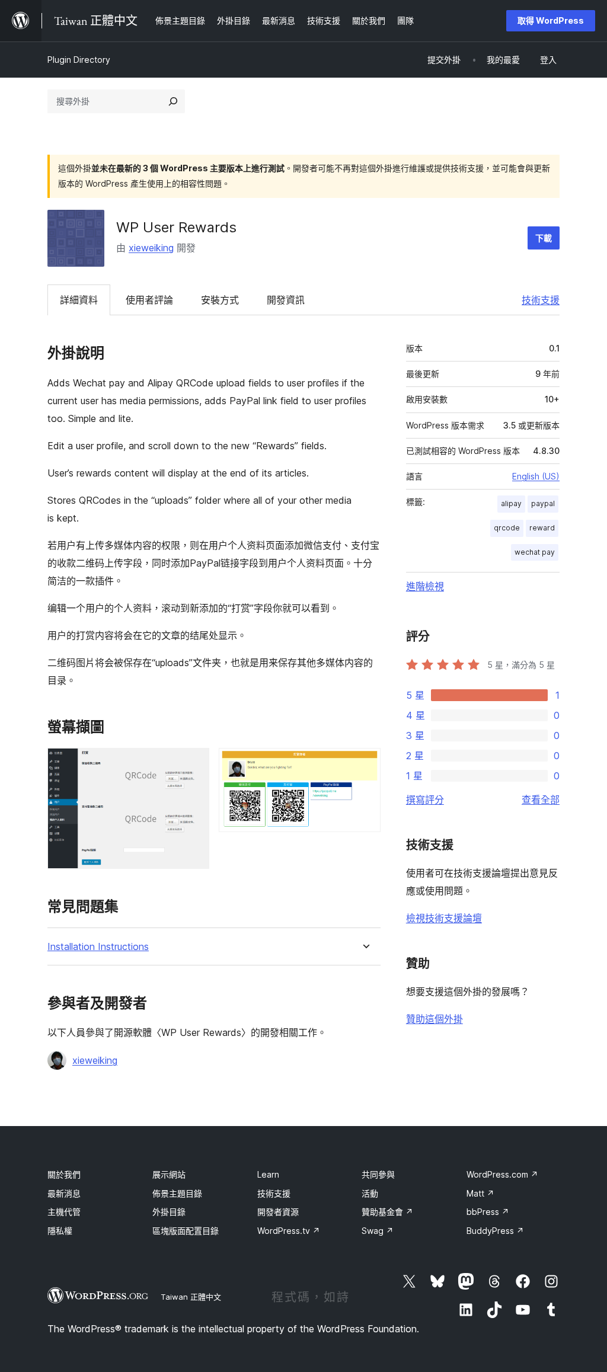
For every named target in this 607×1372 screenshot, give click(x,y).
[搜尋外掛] (173, 101)
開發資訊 (286, 300)
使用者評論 (149, 300)
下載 (543, 238)
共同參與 (378, 1174)
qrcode (507, 527)
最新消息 (64, 1193)
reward (542, 527)
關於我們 (64, 1174)
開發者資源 (278, 1212)
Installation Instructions (98, 946)
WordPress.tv (288, 1231)
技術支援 (541, 300)
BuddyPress (495, 1231)
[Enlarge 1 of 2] (193, 764)
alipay (511, 503)
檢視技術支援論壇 (444, 918)
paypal (543, 503)
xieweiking (151, 248)
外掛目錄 (169, 1212)
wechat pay (535, 552)
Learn (268, 1174)
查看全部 (541, 799)
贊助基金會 (387, 1212)
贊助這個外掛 (434, 1019)
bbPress (488, 1212)
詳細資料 (79, 300)
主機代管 (64, 1212)
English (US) (536, 476)
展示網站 (169, 1174)
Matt (480, 1193)
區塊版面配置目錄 (185, 1231)
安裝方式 (220, 300)
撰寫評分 (425, 799)
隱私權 (59, 1231)
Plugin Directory (78, 60)
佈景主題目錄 (177, 1193)
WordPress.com (502, 1174)
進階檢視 (425, 586)
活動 (370, 1193)
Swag (378, 1231)
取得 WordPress (550, 20)
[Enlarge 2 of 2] (364, 764)
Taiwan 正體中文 (191, 1296)
